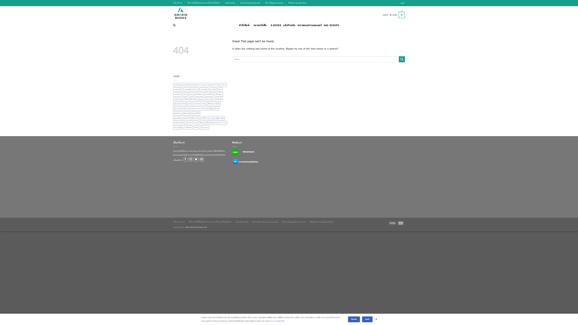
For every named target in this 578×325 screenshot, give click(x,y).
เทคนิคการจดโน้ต (179, 123)
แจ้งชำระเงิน (230, 3)
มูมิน (201, 99)
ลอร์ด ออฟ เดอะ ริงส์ (180, 104)
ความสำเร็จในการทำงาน (190, 89)
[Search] (174, 25)
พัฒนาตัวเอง (193, 99)
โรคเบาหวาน (204, 127)
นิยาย (191, 94)
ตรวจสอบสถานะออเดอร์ (250, 3)
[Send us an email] (201, 159)
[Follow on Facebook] (185, 159)
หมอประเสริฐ (208, 108)
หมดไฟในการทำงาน (196, 108)
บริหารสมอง (218, 94)
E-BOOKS (276, 25)
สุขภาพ (186, 108)
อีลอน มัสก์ (187, 113)
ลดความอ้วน (209, 99)
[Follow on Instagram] (190, 159)
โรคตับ (196, 127)
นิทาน (185, 94)
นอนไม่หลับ (177, 94)
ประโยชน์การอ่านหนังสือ (180, 99)
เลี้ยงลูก (202, 123)
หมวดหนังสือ (260, 25)
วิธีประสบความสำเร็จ (214, 104)
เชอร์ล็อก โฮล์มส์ (219, 118)
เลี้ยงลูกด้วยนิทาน (212, 123)
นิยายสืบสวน (199, 94)
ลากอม (190, 104)
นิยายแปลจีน (209, 94)
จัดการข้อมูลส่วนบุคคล (274, 3)
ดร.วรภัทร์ (213, 89)
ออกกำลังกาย (177, 113)
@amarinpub (248, 151)
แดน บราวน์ (222, 123)
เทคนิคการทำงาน (192, 123)
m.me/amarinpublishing (248, 161)
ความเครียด (203, 89)
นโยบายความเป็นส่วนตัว (277, 321)
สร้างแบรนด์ (177, 108)
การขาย (215, 85)
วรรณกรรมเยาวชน (200, 104)
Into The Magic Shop (203, 85)
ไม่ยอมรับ (354, 319)
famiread (192, 85)
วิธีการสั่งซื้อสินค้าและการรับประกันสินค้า (203, 3)
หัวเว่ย (216, 108)
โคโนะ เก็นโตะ (178, 127)
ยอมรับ (367, 319)
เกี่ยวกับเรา (177, 3)
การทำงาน (223, 85)
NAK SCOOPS (331, 25)
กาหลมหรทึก (177, 89)
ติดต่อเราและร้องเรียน (297, 3)
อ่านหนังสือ (196, 113)
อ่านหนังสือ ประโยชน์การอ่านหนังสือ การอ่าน (186, 118)
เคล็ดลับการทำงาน (207, 118)
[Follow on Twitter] (196, 159)
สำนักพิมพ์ (244, 25)
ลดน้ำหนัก (219, 99)
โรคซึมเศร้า (188, 127)
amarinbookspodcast (180, 85)
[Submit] (402, 59)
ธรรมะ (220, 89)
